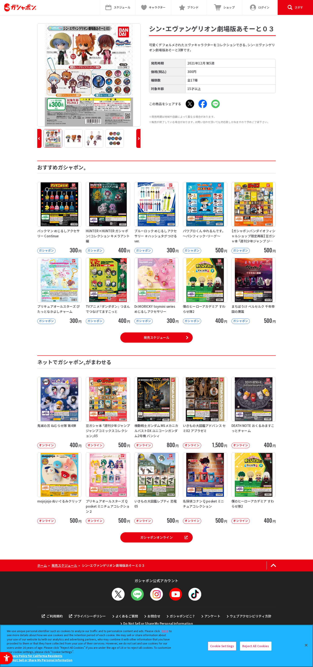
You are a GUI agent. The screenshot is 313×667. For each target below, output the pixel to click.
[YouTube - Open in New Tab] (175, 594)
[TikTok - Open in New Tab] (194, 594)
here (165, 631)
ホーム (42, 565)
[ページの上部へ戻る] (273, 565)
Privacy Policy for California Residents (35, 656)
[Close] (306, 645)
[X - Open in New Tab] (190, 104)
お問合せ (153, 616)
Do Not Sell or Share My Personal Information (158, 623)
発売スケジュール (156, 337)
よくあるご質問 (126, 616)
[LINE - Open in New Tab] (215, 104)
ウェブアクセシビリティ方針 (250, 616)
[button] (39, 138)
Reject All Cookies (255, 646)
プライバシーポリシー (90, 616)
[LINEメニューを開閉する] (137, 594)
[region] (156, 646)
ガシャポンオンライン (156, 537)
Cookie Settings (222, 646)
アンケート (212, 616)
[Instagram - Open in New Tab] (156, 594)
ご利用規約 (54, 616)
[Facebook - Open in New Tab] (202, 104)
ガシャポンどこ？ (182, 616)
